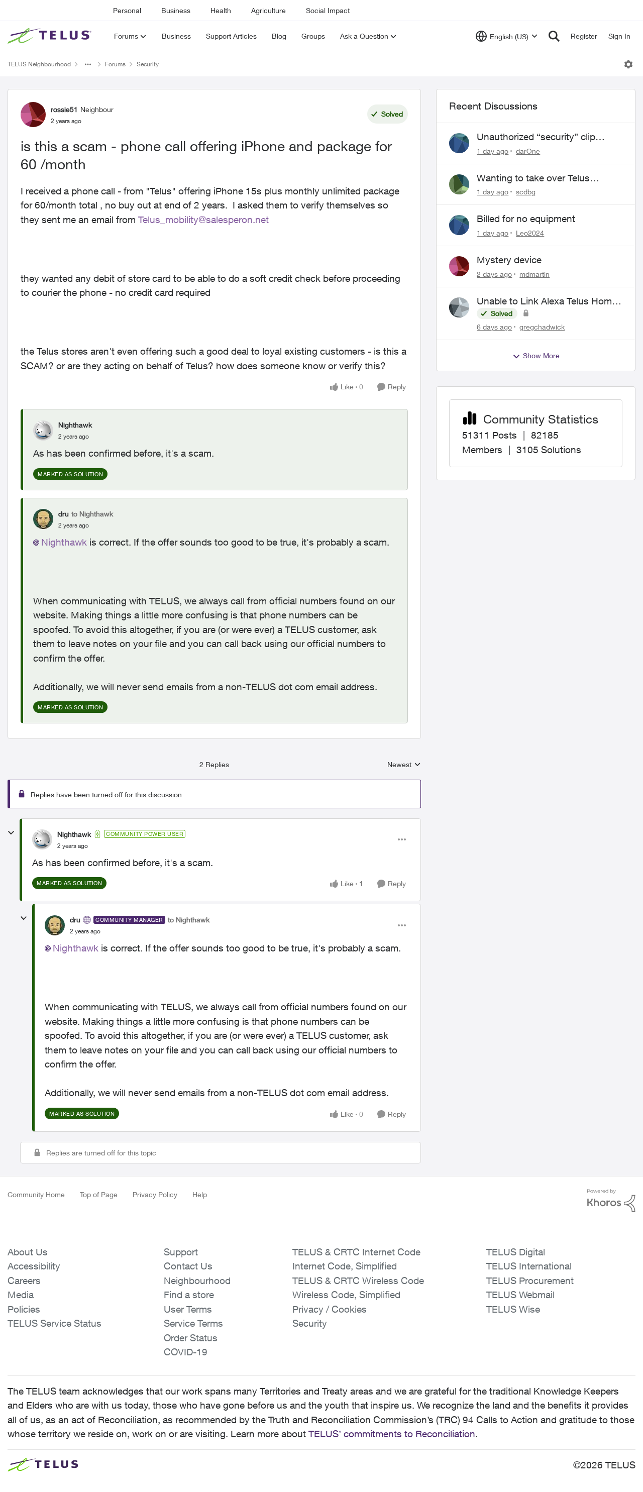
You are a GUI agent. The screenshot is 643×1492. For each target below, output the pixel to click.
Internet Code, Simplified (344, 1265)
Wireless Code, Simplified (346, 1294)
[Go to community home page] (51, 36)
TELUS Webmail (520, 1294)
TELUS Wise (513, 1309)
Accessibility (34, 1265)
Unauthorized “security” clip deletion (536, 137)
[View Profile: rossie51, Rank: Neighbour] (33, 114)
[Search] (554, 36)
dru (63, 513)
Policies (24, 1309)
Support (181, 1251)
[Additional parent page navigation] (88, 64)
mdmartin (534, 274)
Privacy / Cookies (329, 1309)
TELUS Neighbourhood (39, 64)
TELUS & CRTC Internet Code (356, 1251)
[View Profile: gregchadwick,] (459, 307)
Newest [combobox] (404, 765)
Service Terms (193, 1323)
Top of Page (99, 1194)
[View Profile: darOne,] (459, 143)
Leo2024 (530, 233)
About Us (28, 1251)
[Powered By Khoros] (611, 1200)
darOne (528, 151)
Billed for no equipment (526, 218)
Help (199, 1194)
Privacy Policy (155, 1194)
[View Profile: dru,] (43, 519)
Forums (115, 64)
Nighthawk (75, 424)
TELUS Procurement (530, 1280)
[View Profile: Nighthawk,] (43, 430)
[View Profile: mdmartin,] (459, 266)
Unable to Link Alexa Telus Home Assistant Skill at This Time (547, 301)
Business (175, 10)
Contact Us (188, 1265)
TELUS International (529, 1265)
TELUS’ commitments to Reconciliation (391, 1433)
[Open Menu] (628, 64)
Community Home (36, 1194)
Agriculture (268, 10)
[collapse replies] (11, 833)
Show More (541, 355)
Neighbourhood (197, 1280)
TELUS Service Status (54, 1323)
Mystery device (509, 259)
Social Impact (328, 10)
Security (148, 64)
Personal (127, 10)
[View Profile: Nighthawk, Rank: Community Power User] (42, 839)
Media (21, 1294)
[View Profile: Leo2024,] (459, 225)
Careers (24, 1280)
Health (220, 10)
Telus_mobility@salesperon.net (203, 219)
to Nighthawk (92, 513)
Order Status (191, 1337)
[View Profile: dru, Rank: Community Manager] (55, 925)
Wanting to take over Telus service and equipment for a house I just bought (536, 178)
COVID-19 (185, 1351)
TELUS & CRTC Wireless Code (358, 1280)
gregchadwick (542, 327)
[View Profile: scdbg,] (459, 184)
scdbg (525, 191)
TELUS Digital (515, 1251)
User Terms (188, 1309)
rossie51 (64, 109)
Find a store (189, 1294)
